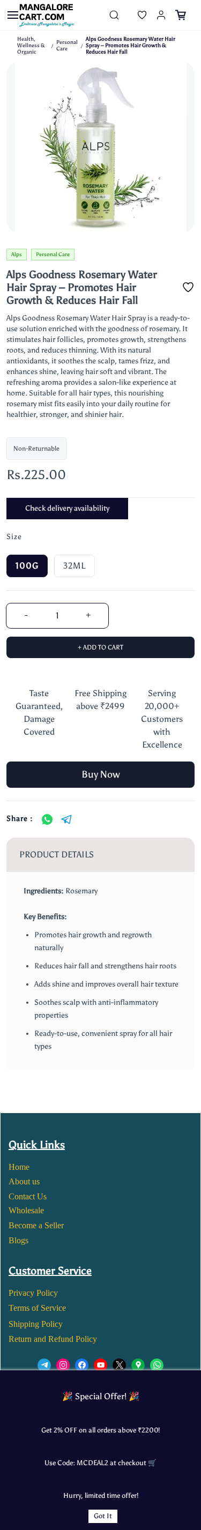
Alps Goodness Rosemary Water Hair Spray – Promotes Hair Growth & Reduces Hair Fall (130, 45)
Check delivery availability (67, 508)
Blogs (18, 1240)
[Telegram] (66, 819)
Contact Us (28, 1196)
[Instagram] (63, 1365)
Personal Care (67, 45)
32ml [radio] (74, 566)
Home (19, 1166)
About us (24, 1181)
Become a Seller (36, 1225)
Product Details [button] (56, 854)
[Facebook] (81, 1365)
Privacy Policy (33, 1292)
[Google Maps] (138, 1365)
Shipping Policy (36, 1324)
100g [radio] (27, 566)
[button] (133, 15)
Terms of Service (37, 1307)
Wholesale (26, 1210)
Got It (103, 1516)
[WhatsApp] (47, 819)
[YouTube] (100, 1365)
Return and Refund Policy (53, 1339)
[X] (119, 1365)
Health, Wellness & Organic (31, 45)
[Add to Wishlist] (188, 287)
